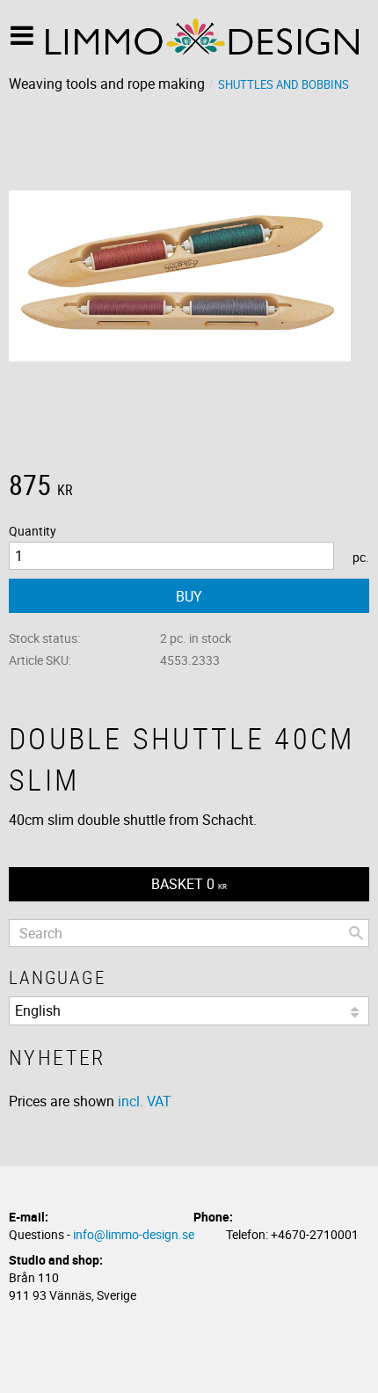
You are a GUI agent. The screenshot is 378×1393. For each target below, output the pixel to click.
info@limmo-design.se (133, 1234)
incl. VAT (144, 1101)
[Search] (356, 933)
